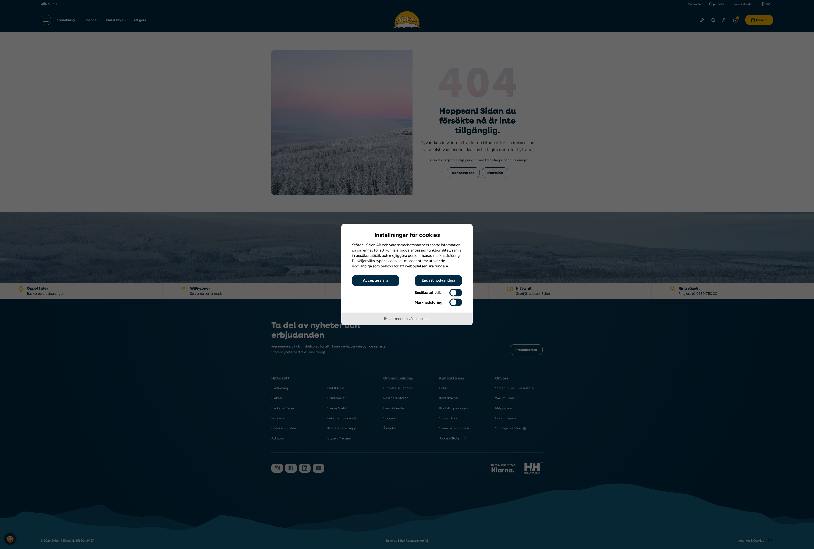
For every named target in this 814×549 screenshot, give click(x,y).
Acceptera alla (375, 280)
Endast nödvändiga (438, 280)
